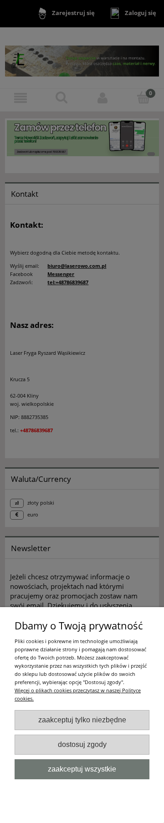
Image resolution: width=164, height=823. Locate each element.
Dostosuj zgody (82, 744)
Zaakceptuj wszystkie (82, 769)
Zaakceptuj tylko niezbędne (82, 720)
